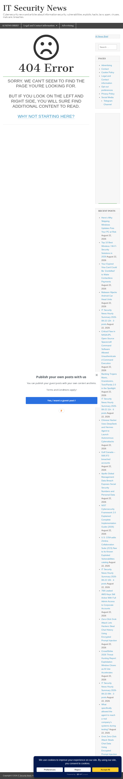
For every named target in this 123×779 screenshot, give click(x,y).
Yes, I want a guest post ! (61, 400)
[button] (61, 376)
